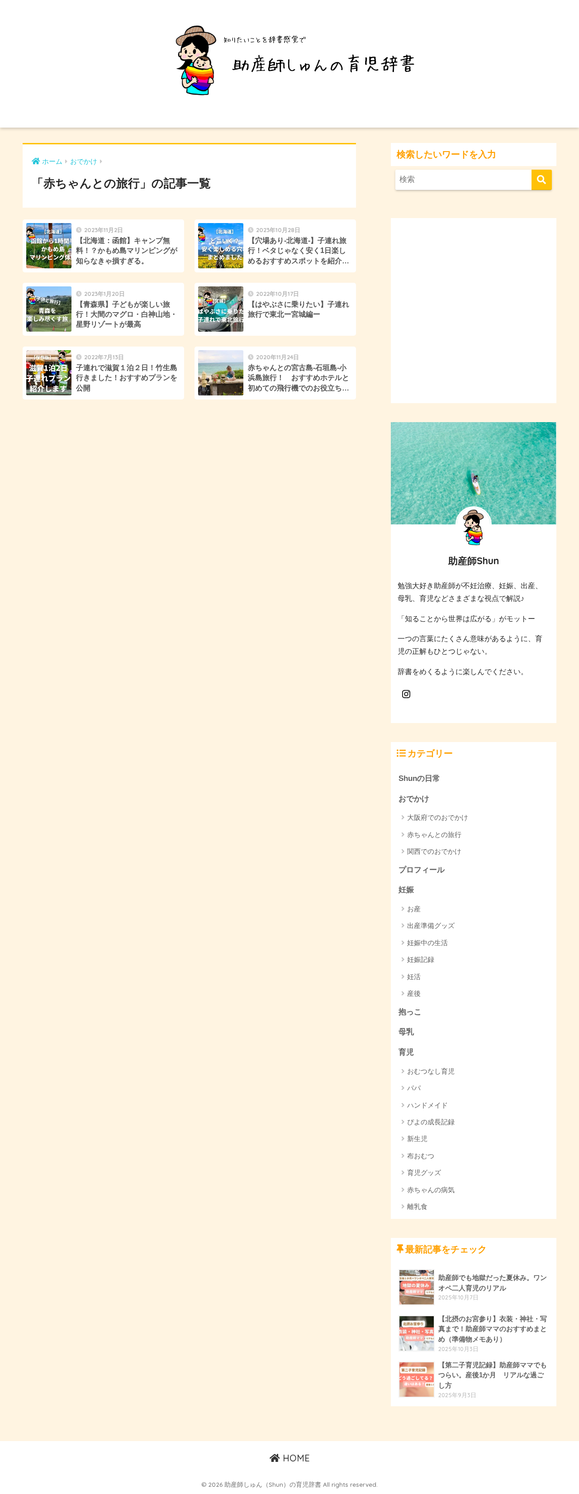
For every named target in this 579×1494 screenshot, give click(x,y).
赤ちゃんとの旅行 (434, 834)
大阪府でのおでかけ (437, 817)
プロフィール (422, 870)
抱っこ (410, 1012)
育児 (406, 1052)
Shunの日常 (419, 778)
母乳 (406, 1032)
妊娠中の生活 (427, 943)
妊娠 (406, 889)
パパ (414, 1088)
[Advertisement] (473, 317)
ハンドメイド (427, 1105)
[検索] (542, 180)
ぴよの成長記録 (431, 1122)
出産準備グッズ (431, 925)
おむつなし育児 (431, 1071)
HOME (295, 1458)
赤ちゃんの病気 (431, 1190)
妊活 (414, 976)
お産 (414, 909)
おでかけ (414, 799)
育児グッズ (424, 1172)
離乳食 (417, 1206)
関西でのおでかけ (434, 851)
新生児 (417, 1138)
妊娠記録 (420, 959)
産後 (414, 993)
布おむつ (420, 1156)
